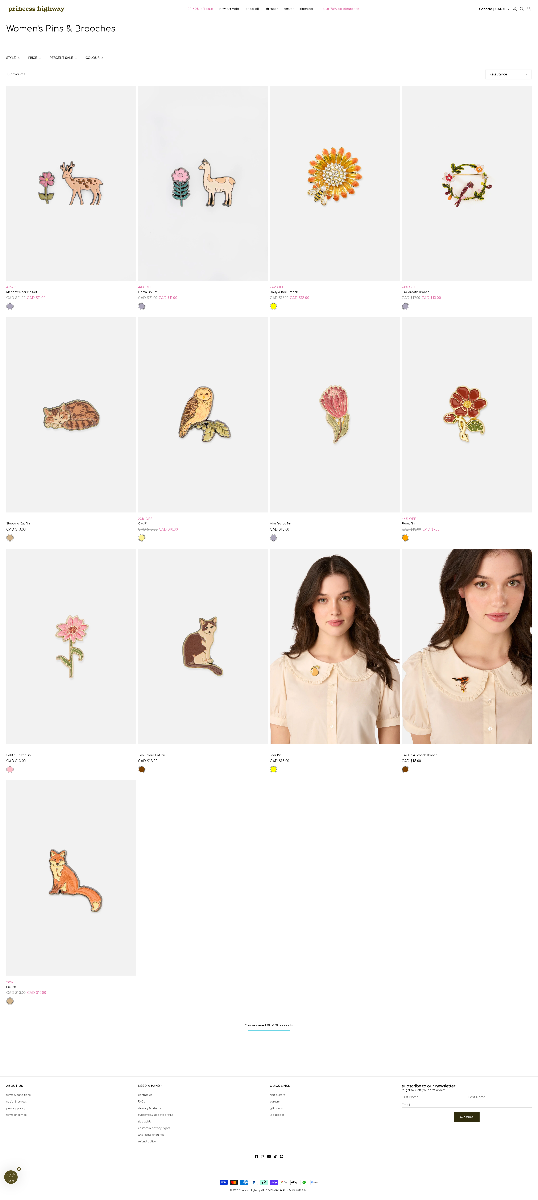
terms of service (16, 1114)
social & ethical (16, 1101)
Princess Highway (249, 1190)
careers (275, 1101)
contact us (145, 1094)
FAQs (141, 1101)
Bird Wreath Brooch (415, 292)
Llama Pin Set (148, 292)
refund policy (147, 1141)
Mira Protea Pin (280, 523)
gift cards (276, 1108)
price (32, 58)
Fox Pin (11, 986)
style (11, 58)
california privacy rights (154, 1128)
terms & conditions (18, 1094)
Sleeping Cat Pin (18, 523)
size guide (144, 1121)
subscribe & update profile (155, 1114)
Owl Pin (143, 523)
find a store (277, 1094)
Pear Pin (275, 755)
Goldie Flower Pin (18, 755)
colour (92, 58)
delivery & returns (149, 1108)
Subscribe (466, 1117)
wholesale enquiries (151, 1134)
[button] (200, 9)
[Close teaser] (19, 1169)
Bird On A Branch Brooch (419, 755)
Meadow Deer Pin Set (21, 292)
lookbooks (277, 1114)
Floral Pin (408, 523)
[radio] (10, 306)
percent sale (61, 58)
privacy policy (15, 1108)
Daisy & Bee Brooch (284, 292)
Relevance (498, 74)
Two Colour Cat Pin (151, 755)
